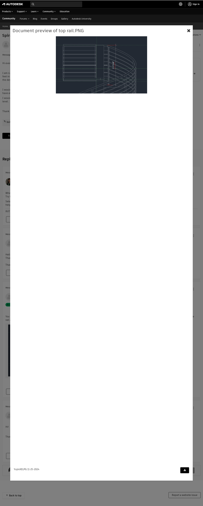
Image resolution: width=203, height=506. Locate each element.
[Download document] (184, 470)
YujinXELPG (20, 469)
